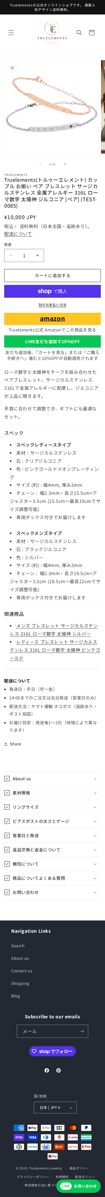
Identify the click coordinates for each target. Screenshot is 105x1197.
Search (18, 945)
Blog (15, 996)
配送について (18, 233)
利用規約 (62, 1176)
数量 (8, 244)
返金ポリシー (79, 1168)
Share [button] (15, 744)
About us (20, 958)
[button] (11, 32)
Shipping (20, 983)
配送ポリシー (85, 1176)
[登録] (82, 1031)
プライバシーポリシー (33, 1176)
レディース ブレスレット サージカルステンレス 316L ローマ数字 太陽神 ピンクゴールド (55, 649)
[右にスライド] (65, 164)
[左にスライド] (40, 164)
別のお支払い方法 (53, 304)
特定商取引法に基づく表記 (44, 1185)
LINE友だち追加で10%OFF (52, 341)
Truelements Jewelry (45, 1168)
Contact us (21, 970)
